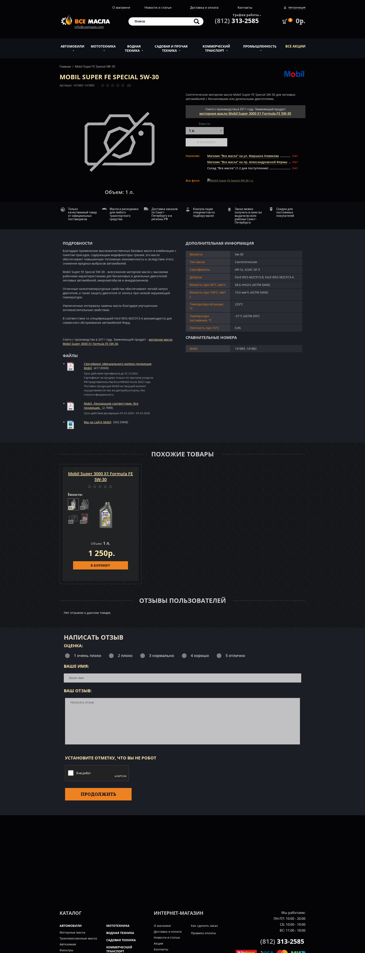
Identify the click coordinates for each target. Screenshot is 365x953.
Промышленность (259, 46)
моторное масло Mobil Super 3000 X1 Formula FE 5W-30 (245, 113)
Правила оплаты (203, 933)
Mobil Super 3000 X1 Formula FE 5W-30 (100, 476)
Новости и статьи (158, 7)
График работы (246, 15)
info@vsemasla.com (89, 27)
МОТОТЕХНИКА (117, 926)
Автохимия (68, 944)
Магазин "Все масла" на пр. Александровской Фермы (247, 162)
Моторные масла (72, 932)
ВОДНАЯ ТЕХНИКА (120, 933)
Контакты (245, 7)
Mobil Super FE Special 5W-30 (95, 66)
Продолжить (98, 794)
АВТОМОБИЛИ (71, 926)
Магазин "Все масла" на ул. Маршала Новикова (243, 156)
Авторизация (296, 7)
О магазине (121, 7)
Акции (158, 943)
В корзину (206, 142)
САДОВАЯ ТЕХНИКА (121, 940)
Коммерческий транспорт (216, 48)
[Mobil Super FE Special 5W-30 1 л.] (119, 142)
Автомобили (72, 46)
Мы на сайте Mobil (97, 422)
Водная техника (133, 48)
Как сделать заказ (204, 926)
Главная (65, 66)
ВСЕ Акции (295, 46)
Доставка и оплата (204, 7)
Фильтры (66, 950)
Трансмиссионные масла (78, 938)
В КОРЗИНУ (100, 565)
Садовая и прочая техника (171, 48)
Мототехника (103, 46)
